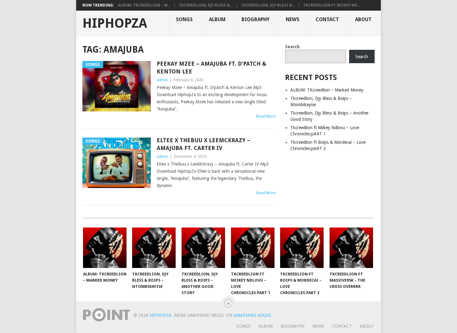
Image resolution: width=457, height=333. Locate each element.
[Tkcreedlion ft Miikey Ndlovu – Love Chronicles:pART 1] (253, 247)
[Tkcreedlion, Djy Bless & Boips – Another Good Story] (203, 247)
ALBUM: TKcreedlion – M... (144, 5)
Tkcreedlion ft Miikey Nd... (331, 5)
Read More (266, 116)
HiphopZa (114, 23)
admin (162, 79)
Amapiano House (252, 315)
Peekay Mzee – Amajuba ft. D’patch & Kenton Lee (211, 67)
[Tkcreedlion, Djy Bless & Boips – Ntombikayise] (154, 247)
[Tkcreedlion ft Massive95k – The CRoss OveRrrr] (351, 247)
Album (217, 19)
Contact (327, 19)
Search (292, 46)
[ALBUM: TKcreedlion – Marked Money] (105, 247)
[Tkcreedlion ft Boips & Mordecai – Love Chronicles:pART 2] (302, 247)
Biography (256, 19)
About (363, 19)
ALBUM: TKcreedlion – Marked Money (326, 89)
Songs (184, 19)
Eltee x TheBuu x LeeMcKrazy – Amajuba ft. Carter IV (203, 144)
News (292, 19)
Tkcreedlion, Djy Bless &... (206, 5)
